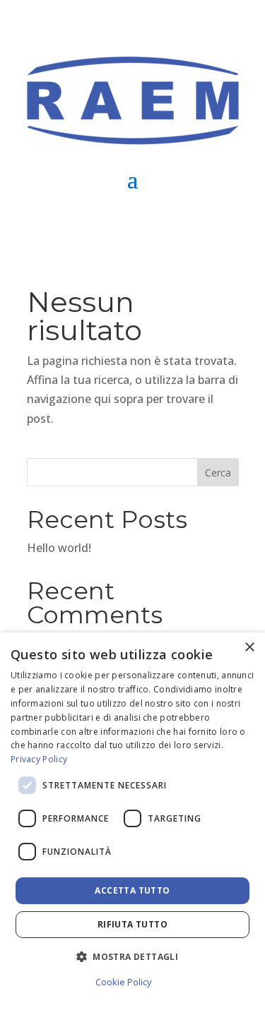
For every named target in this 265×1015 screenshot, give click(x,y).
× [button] (249, 647)
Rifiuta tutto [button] (132, 924)
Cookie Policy (123, 981)
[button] (132, 956)
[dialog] (132, 823)
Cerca (218, 472)
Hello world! (59, 547)
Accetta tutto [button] (132, 890)
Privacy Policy (39, 759)
